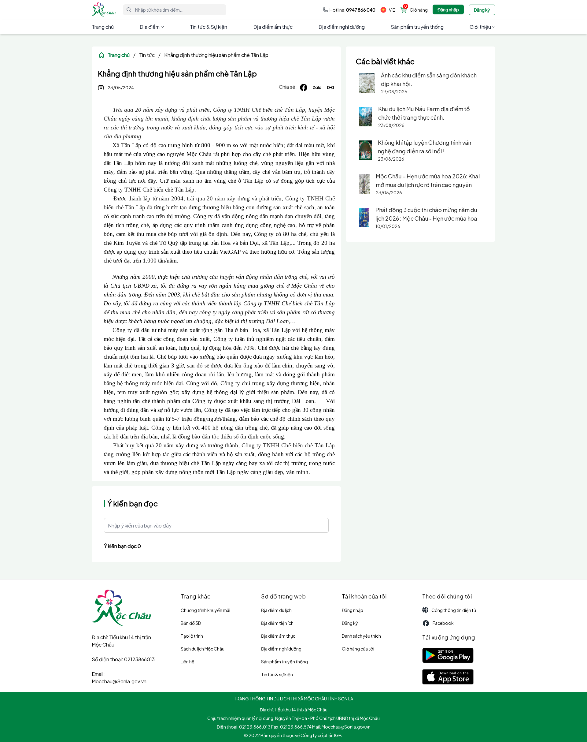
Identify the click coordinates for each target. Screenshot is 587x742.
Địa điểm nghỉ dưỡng (342, 27)
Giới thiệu (480, 27)
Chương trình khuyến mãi (205, 610)
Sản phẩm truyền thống (417, 27)
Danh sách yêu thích (361, 636)
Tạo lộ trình (192, 636)
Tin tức (147, 55)
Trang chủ (103, 27)
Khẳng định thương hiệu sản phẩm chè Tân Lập (216, 55)
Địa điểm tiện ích (277, 623)
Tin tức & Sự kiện (208, 27)
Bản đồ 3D (191, 623)
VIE (392, 10)
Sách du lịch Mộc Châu (202, 648)
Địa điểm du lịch (276, 610)
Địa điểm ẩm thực (273, 27)
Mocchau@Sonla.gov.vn (119, 681)
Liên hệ (187, 661)
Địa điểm (150, 27)
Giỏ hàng (419, 10)
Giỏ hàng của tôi (358, 648)
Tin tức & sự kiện (277, 674)
